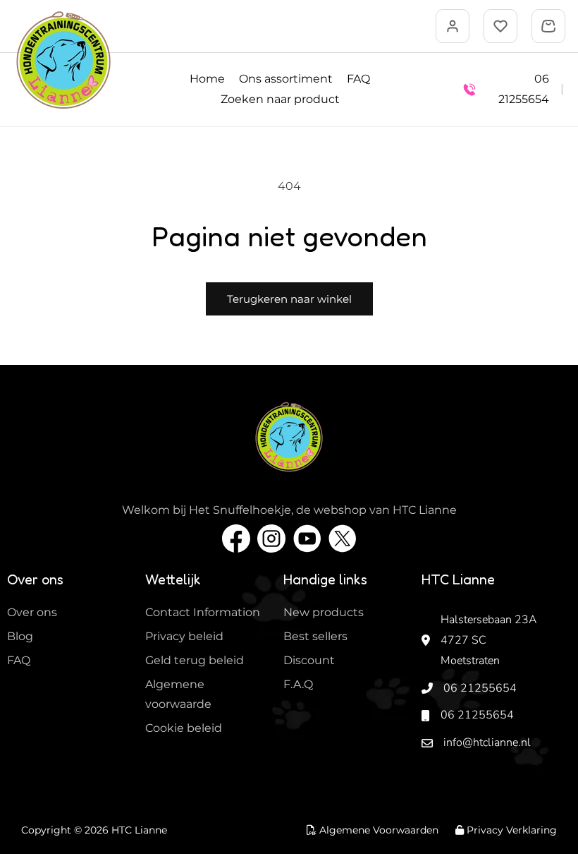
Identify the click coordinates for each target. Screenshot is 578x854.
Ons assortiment (286, 78)
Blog (20, 636)
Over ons (32, 612)
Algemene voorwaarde (178, 694)
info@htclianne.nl (487, 742)
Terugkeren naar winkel (289, 299)
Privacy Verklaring (510, 830)
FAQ (358, 78)
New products (323, 612)
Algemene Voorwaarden (377, 830)
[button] (548, 26)
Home (207, 78)
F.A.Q (298, 684)
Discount (309, 660)
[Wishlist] (500, 26)
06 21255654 (480, 688)
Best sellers (315, 636)
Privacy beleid (184, 636)
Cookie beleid (183, 728)
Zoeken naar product (280, 99)
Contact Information (202, 612)
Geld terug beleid (194, 660)
